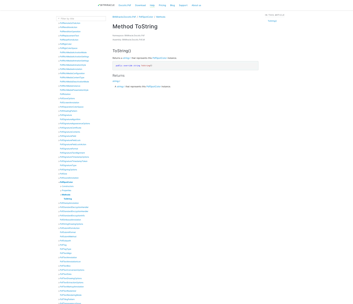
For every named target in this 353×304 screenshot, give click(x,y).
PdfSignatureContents (70, 132)
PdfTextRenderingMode (70, 295)
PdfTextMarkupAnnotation (72, 286)
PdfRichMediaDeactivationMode (74, 81)
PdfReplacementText (69, 35)
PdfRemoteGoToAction (70, 23)
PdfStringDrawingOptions (71, 224)
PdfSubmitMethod (68, 236)
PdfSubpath (65, 240)
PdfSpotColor (66, 182)
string (126, 58)
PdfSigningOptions (68, 169)
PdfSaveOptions (67, 98)
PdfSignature (66, 115)
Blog (172, 5)
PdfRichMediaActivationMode (73, 52)
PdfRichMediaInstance (70, 86)
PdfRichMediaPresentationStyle (74, 90)
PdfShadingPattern (68, 111)
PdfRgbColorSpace (68, 48)
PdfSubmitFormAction (70, 228)
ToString (68, 199)
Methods (66, 194)
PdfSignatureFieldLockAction (73, 144)
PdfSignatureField (68, 136)
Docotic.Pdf (125, 5)
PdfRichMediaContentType (72, 77)
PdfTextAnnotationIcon (70, 261)
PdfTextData (65, 274)
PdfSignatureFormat (69, 148)
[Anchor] (134, 50)
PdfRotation (65, 94)
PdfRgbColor (66, 44)
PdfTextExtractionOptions (71, 282)
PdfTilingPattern (67, 299)
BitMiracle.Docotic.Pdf (124, 16)
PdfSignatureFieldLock (70, 140)
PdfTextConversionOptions (72, 270)
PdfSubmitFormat (68, 232)
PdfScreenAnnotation (69, 102)
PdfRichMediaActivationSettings (74, 56)
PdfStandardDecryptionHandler (74, 207)
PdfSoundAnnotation (69, 178)
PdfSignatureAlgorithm (70, 119)
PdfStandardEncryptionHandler (74, 211)
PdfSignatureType (68, 165)
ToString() (272, 21)
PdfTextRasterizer (68, 291)
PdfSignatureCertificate (70, 128)
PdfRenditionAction (68, 27)
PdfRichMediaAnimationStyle (73, 65)
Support (183, 5)
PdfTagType (65, 249)
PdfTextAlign (66, 253)
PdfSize (63, 174)
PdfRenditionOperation (70, 31)
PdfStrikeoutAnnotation (70, 219)
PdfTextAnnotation (68, 257)
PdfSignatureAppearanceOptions (75, 123)
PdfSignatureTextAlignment (72, 153)
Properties (66, 190)
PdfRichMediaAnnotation (71, 69)
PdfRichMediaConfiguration (72, 73)
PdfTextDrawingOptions (71, 278)
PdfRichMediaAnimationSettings (74, 60)
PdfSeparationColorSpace (71, 107)
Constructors (67, 186)
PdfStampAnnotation (69, 203)
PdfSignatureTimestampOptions (74, 157)
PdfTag (63, 245)
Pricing (162, 5)
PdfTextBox (65, 266)
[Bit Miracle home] (107, 5)
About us (196, 5)
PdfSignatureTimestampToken (73, 161)
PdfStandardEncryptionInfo (72, 215)
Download (140, 5)
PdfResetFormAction (69, 40)
